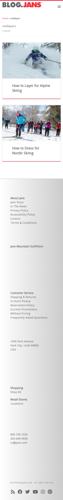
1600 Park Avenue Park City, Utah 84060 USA (24, 345)
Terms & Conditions (23, 223)
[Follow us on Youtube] (35, 491)
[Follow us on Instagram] (43, 491)
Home (5, 18)
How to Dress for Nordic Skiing (25, 150)
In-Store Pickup (20, 301)
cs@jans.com (18, 442)
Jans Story (17, 202)
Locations (16, 403)
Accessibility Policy (22, 214)
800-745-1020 (19, 434)
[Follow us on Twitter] (27, 491)
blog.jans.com (25, 482)
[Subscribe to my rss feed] (13, 491)
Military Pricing (20, 313)
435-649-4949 (19, 438)
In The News (18, 206)
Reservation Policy (22, 305)
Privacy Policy (19, 210)
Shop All (15, 392)
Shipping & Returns (23, 297)
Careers (15, 218)
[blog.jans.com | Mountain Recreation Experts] (22, 6)
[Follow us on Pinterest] (50, 491)
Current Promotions (23, 309)
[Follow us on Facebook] (20, 491)
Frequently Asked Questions (28, 317)
